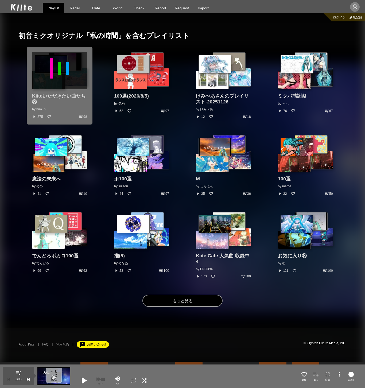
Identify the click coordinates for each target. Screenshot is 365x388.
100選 (284, 178)
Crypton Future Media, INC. (326, 343)
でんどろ (42, 263)
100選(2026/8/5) (131, 96)
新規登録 (356, 17)
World (118, 8)
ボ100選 (123, 178)
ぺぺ (285, 104)
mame (286, 186)
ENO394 (206, 269)
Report (160, 8)
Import (203, 8)
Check (139, 8)
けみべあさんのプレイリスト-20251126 (222, 98)
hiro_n (41, 109)
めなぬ (123, 263)
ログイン (339, 17)
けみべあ (206, 109)
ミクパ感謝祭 (292, 96)
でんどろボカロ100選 (55, 255)
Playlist (53, 8)
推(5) (119, 255)
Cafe (96, 8)
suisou (123, 186)
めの (39, 186)
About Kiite (26, 344)
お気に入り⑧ (292, 255)
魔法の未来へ (46, 178)
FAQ (45, 344)
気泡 (121, 104)
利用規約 (62, 344)
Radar (75, 8)
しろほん (206, 186)
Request (182, 8)
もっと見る (183, 300)
